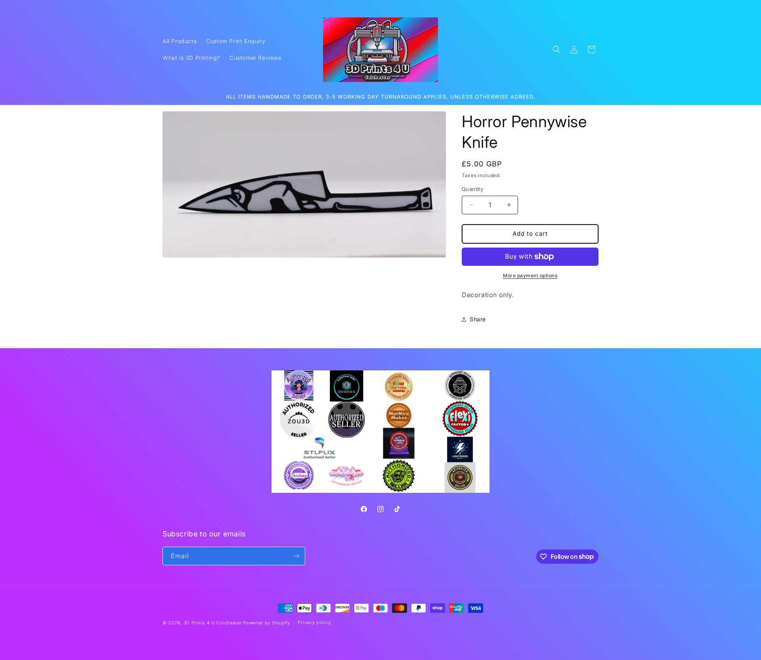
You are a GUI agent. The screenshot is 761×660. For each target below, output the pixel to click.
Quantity (472, 189)
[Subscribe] (296, 556)
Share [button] (478, 319)
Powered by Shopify (266, 623)
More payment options (530, 275)
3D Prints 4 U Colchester (213, 623)
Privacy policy (314, 622)
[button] (556, 49)
